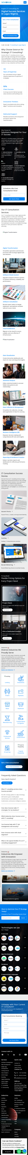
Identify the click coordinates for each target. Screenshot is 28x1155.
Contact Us (17, 1063)
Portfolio (16, 1136)
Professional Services (6, 1124)
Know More (6, 783)
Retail (2, 1109)
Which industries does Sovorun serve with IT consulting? (12, 817)
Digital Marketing (5, 1079)
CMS (15, 1117)
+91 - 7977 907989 (21, 1073)
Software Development (7, 1062)
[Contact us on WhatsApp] (19, 1151)
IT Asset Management (19, 1110)
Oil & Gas (3, 1121)
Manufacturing (4, 1115)
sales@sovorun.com (21, 1078)
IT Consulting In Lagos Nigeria (18, 45)
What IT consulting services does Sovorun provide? (11, 790)
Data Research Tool (19, 1102)
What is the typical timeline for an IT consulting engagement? (13, 842)
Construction (4, 1117)
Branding (3, 1077)
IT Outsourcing (5, 1087)
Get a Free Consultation (13, 766)
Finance (3, 1102)
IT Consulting (4, 1085)
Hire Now (6, 638)
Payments (3, 1106)
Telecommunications (6, 1130)
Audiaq (16, 1098)
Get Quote (6, 610)
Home (2, 45)
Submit (23, 918)
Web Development (5, 1064)
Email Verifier (17, 1112)
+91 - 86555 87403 (21, 1075)
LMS (15, 1123)
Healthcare (4, 1113)
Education (3, 1111)
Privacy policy (17, 1065)
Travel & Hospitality (6, 1119)
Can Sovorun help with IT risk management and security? (10, 825)
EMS (15, 1119)
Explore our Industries (7, 670)
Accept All (8, 1152)
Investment (4, 1100)
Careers (16, 1134)
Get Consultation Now (10, 36)
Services (7, 45)
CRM (15, 1121)
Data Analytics (4, 1072)
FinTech (3, 1104)
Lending (3, 1098)
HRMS (15, 1115)
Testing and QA (5, 1070)
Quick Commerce (5, 1132)
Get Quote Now (14, 199)
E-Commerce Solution (19, 1108)
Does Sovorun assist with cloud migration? (11, 834)
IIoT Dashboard (18, 1100)
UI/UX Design (4, 1075)
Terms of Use (17, 1067)
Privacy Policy (20, 1147)
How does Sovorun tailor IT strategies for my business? (10, 809)
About (15, 1132)
